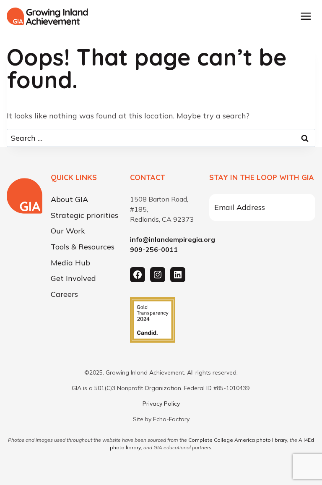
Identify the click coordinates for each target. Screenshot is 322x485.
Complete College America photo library (237, 440)
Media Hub (70, 262)
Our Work (68, 231)
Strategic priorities (84, 215)
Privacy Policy (161, 403)
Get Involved (73, 278)
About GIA (69, 199)
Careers (64, 294)
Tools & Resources (82, 247)
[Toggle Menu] (305, 16)
